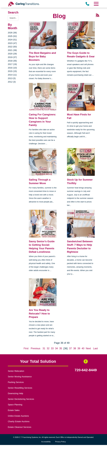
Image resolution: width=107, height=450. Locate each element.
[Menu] (96, 4)
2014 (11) (12, 75)
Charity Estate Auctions (18, 421)
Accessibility (46, 442)
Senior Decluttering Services (21, 399)
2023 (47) (12, 43)
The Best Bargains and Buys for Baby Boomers (42, 56)
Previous (35, 348)
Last (95, 348)
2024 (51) (12, 39)
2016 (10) (12, 68)
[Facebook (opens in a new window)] (86, 361)
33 (52, 348)
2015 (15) (12, 71)
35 (60, 348)
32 (48, 348)
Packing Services (16, 382)
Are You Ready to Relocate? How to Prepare (39, 313)
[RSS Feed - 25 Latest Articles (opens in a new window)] (97, 15)
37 (70, 348)
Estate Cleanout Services (19, 427)
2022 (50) (12, 47)
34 (56, 348)
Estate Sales (14, 410)
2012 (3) (12, 82)
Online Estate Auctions (18, 416)
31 (44, 348)
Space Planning (15, 404)
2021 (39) (12, 50)
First (26, 348)
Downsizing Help (15, 393)
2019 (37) (12, 57)
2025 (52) (12, 36)
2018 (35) (12, 61)
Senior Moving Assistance (20, 376)
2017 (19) (12, 64)
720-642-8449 (86, 370)
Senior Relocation (16, 371)
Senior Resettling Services (20, 388)
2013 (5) (12, 78)
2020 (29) (12, 54)
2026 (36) (12, 32)
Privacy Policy (60, 442)
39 (78, 348)
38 (74, 348)
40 (83, 348)
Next (88, 348)
